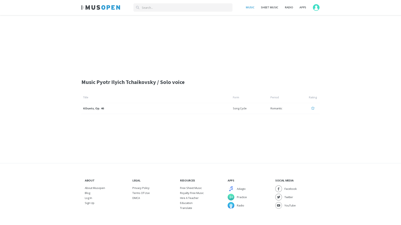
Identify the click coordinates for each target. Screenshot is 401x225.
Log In (88, 198)
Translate (186, 208)
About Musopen (95, 188)
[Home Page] (100, 7)
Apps (302, 7)
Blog (87, 193)
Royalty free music (192, 193)
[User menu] (316, 7)
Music (250, 7)
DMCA (136, 198)
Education (186, 203)
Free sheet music (191, 188)
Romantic (276, 108)
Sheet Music (269, 7)
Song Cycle (240, 108)
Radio (289, 7)
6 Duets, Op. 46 (93, 108)
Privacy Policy (141, 188)
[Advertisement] (200, 44)
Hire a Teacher (189, 198)
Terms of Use (141, 193)
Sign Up (89, 203)
